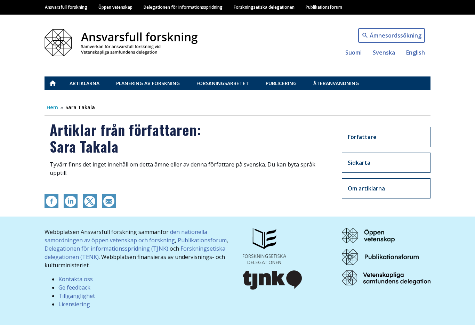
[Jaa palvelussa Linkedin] (71, 200)
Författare (362, 137)
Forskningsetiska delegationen (264, 7)
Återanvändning (336, 83)
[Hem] (124, 41)
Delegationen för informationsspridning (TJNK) (106, 248)
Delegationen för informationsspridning (183, 7)
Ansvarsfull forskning (66, 7)
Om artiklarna (366, 188)
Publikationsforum (324, 7)
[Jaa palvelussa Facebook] (51, 200)
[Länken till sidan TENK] (264, 245)
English (415, 52)
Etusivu (57, 83)
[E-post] (109, 200)
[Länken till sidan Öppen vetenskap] (368, 235)
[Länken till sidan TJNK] (273, 279)
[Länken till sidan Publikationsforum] (380, 256)
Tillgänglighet (76, 296)
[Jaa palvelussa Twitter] (90, 200)
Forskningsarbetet (222, 83)
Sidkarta (359, 162)
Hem (52, 107)
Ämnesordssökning (395, 35)
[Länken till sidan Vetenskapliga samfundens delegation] (386, 277)
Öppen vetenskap (115, 7)
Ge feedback (74, 287)
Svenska (384, 52)
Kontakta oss (75, 279)
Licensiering (74, 304)
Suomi (353, 52)
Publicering (281, 83)
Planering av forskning (148, 83)
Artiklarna (84, 83)
